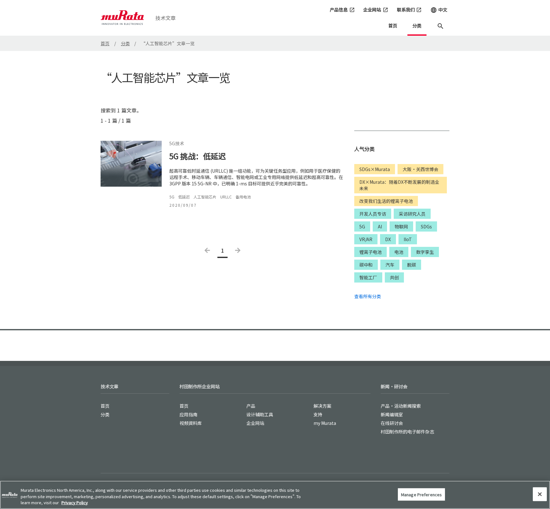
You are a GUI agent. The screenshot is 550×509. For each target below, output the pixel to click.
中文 (438, 9)
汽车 (389, 265)
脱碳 (411, 265)
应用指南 (188, 414)
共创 (394, 277)
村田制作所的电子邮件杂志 (407, 431)
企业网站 (375, 9)
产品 (250, 406)
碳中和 (366, 265)
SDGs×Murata (374, 169)
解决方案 (322, 406)
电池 (398, 252)
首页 (392, 25)
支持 (318, 414)
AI (380, 226)
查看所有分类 (367, 296)
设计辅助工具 (259, 414)
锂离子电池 (370, 252)
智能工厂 (368, 277)
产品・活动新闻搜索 (401, 406)
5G (362, 226)
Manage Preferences (421, 494)
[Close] (540, 494)
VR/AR (365, 239)
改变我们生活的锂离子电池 (386, 201)
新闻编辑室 (392, 414)
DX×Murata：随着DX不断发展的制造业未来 (399, 185)
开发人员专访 (372, 214)
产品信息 (342, 9)
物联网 (401, 226)
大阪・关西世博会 (420, 169)
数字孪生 (425, 252)
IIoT (408, 239)
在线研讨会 (392, 423)
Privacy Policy (74, 502)
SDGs (426, 226)
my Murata (325, 423)
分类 (416, 25)
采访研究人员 (412, 214)
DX (388, 239)
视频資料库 (191, 423)
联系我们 (409, 9)
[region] (275, 495)
